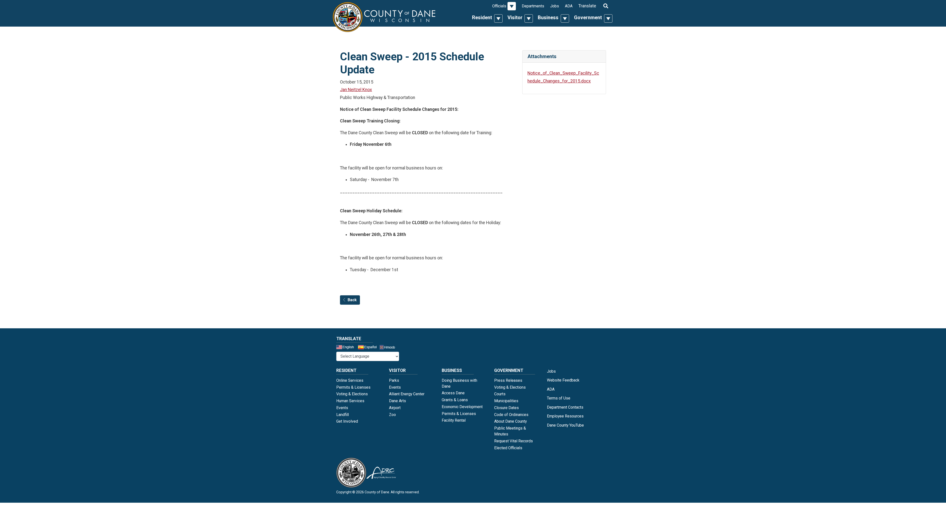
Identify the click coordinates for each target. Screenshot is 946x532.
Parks (394, 380)
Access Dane (453, 393)
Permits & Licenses (353, 387)
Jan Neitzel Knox (356, 89)
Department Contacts (565, 407)
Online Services (349, 380)
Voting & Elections (352, 394)
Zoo (392, 414)
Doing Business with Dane (459, 383)
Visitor (515, 17)
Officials (499, 6)
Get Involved (347, 421)
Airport (395, 407)
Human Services (350, 401)
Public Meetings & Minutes (510, 431)
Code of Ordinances (511, 414)
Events (342, 407)
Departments (533, 6)
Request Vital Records (513, 441)
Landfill (342, 414)
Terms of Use (558, 398)
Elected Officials (508, 448)
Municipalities (506, 401)
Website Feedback (563, 380)
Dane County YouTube (565, 425)
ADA (569, 6)
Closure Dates (506, 407)
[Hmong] (389, 348)
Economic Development (462, 406)
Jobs (554, 6)
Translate (587, 5)
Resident (482, 17)
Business (548, 17)
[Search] (605, 5)
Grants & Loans (455, 400)
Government (588, 17)
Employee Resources (565, 416)
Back (352, 300)
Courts (500, 394)
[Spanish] (368, 347)
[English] (346, 347)
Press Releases (508, 380)
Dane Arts (397, 401)
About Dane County (510, 421)
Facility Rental (454, 420)
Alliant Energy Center (406, 394)
